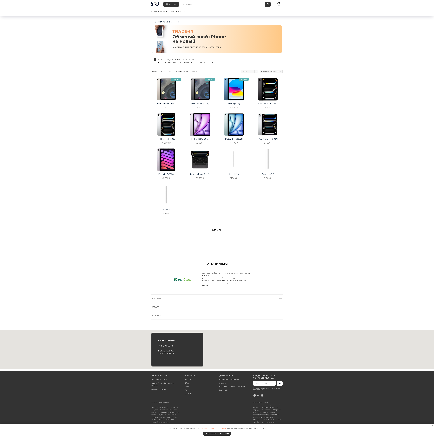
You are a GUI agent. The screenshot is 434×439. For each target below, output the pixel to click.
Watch (188, 390)
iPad (177, 22)
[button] (278, 4)
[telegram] (258, 395)
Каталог (190, 376)
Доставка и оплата (159, 379)
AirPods (188, 394)
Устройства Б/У (174, 12)
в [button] (154, 412)
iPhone (188, 379)
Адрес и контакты (158, 389)
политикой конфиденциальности (212, 429)
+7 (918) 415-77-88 (165, 346)
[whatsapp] (262, 395)
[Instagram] (254, 395)
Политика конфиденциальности (232, 387)
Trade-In (157, 12)
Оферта (222, 383)
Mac (187, 387)
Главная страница (163, 22)
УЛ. (160, 353)
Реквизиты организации (229, 379)
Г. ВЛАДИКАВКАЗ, (165, 351)
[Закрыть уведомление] (432, 426)
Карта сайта (224, 390)
